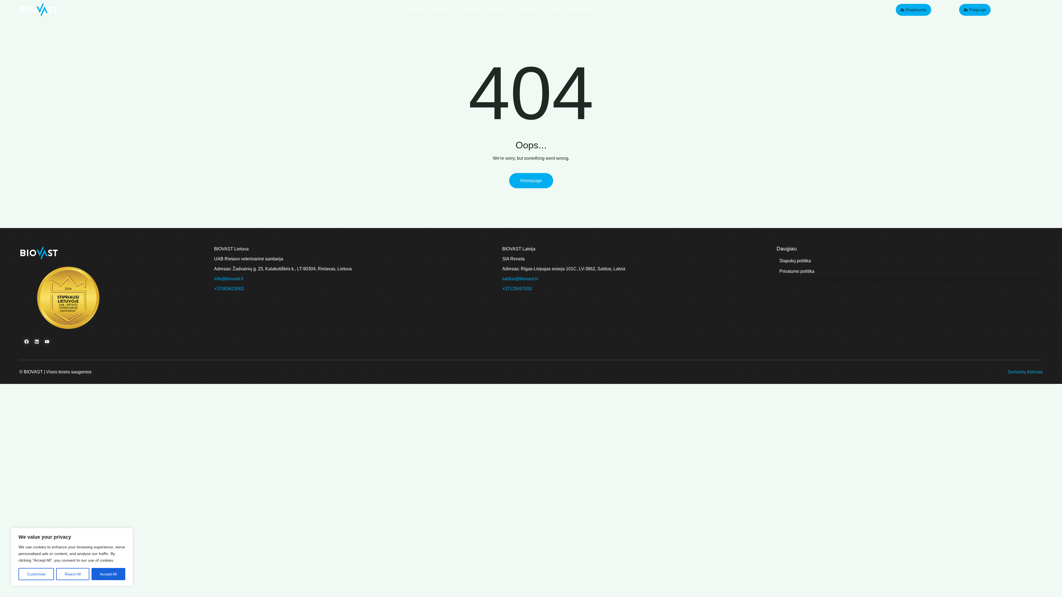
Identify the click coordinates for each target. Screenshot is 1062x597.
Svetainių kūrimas (1025, 372)
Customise (36, 574)
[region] (72, 557)
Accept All (108, 574)
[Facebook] (26, 341)
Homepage (531, 180)
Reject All (73, 574)
